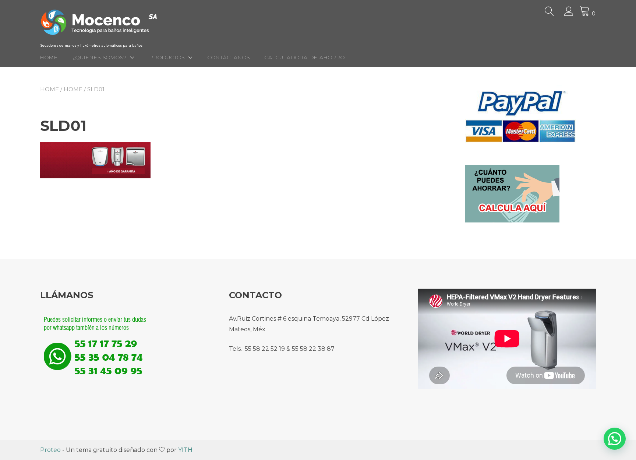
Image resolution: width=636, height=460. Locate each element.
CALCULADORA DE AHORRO (305, 57)
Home (49, 89)
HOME (49, 57)
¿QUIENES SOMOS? (100, 57)
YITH (185, 449)
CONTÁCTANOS (229, 57)
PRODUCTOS (167, 57)
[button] (615, 439)
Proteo (50, 449)
